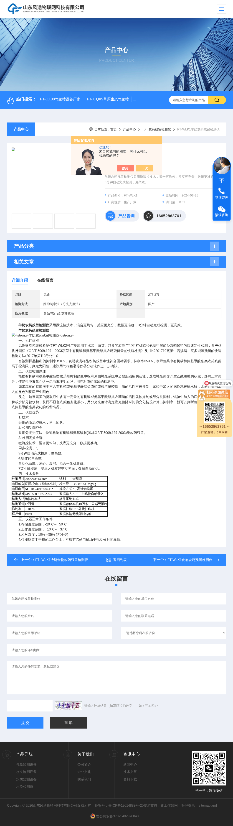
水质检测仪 (24, 786)
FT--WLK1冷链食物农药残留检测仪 (61, 560)
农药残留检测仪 (160, 129)
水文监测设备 (26, 772)
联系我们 (84, 779)
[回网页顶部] (221, 180)
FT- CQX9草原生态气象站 (108, 99)
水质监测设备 (26, 779)
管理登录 (188, 805)
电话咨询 (221, 197)
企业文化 (84, 772)
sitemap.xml (208, 805)
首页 (113, 129)
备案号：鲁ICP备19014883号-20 (119, 805)
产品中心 (21, 129)
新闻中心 (130, 764)
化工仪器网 (169, 805)
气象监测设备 (26, 764)
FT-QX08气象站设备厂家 (60, 99)
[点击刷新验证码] (68, 705)
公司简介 (84, 764)
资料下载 (130, 779)
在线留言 (45, 280)
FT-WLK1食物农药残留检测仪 (189, 560)
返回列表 (120, 560)
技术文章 (130, 772)
